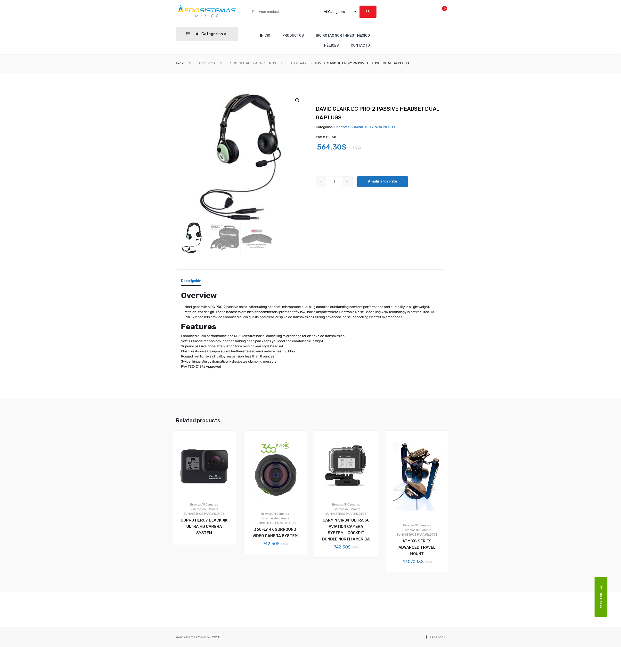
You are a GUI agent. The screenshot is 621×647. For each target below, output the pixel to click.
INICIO (265, 35)
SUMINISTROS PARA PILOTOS (253, 63)
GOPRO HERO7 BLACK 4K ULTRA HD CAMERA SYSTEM (204, 526)
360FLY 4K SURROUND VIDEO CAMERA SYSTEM (275, 532)
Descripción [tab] (191, 281)
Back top (601, 600)
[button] (297, 100)
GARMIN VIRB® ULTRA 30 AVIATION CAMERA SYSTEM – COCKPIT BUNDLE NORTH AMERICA (346, 529)
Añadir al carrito (382, 181)
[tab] (191, 282)
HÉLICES (331, 45)
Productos (207, 63)
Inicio (180, 63)
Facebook (437, 637)
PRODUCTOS (293, 35)
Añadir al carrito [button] (207, 561)
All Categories (209, 34)
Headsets (298, 63)
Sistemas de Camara (204, 509)
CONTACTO (360, 45)
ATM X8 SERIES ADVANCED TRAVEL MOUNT (417, 547)
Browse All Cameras (204, 504)
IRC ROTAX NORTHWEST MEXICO (343, 35)
